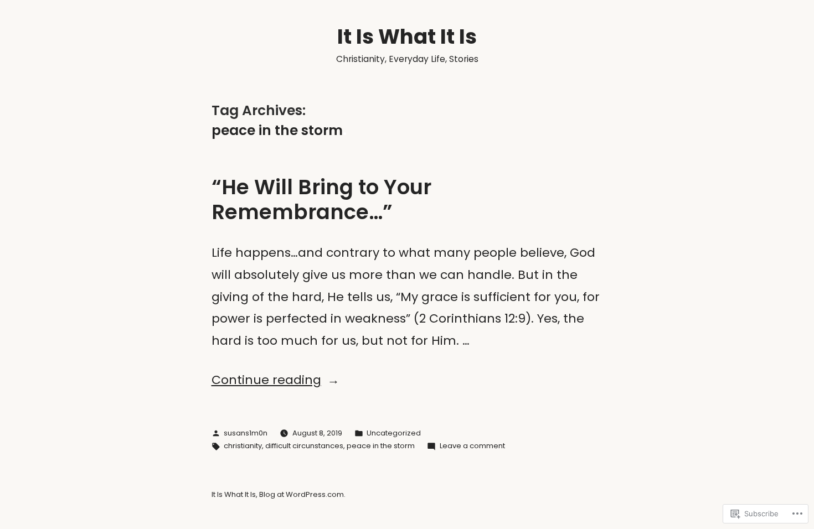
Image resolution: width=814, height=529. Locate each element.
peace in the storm (381, 445)
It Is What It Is (407, 36)
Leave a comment (472, 445)
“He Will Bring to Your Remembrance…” (321, 199)
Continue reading (266, 379)
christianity (243, 445)
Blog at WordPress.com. (302, 494)
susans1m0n (245, 433)
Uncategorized (394, 433)
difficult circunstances (304, 445)
